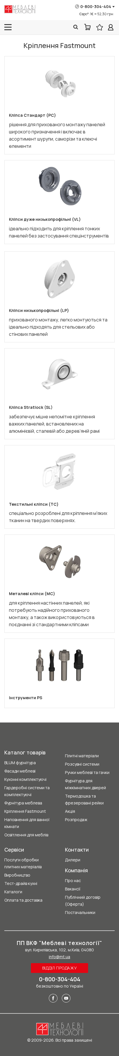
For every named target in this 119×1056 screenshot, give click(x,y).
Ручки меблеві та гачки (87, 772)
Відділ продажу (59, 968)
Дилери (72, 860)
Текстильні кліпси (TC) (34, 504)
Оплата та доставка (23, 900)
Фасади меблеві (20, 771)
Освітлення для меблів (26, 834)
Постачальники (80, 912)
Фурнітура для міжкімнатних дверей (85, 784)
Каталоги (13, 891)
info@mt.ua (59, 956)
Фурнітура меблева (23, 803)
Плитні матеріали (82, 755)
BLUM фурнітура (20, 762)
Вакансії (72, 889)
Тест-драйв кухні (20, 883)
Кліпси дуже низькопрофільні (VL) (45, 219)
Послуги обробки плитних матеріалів (23, 863)
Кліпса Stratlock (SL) (31, 407)
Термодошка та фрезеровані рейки (84, 799)
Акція (70, 811)
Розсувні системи (82, 764)
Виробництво (17, 875)
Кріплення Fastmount (25, 811)
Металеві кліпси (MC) (32, 593)
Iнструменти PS (25, 697)
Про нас (73, 880)
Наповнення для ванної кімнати (26, 823)
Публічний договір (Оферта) (83, 900)
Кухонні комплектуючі (25, 779)
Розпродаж (76, 819)
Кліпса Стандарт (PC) (32, 115)
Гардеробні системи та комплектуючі (27, 791)
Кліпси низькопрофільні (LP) (39, 310)
